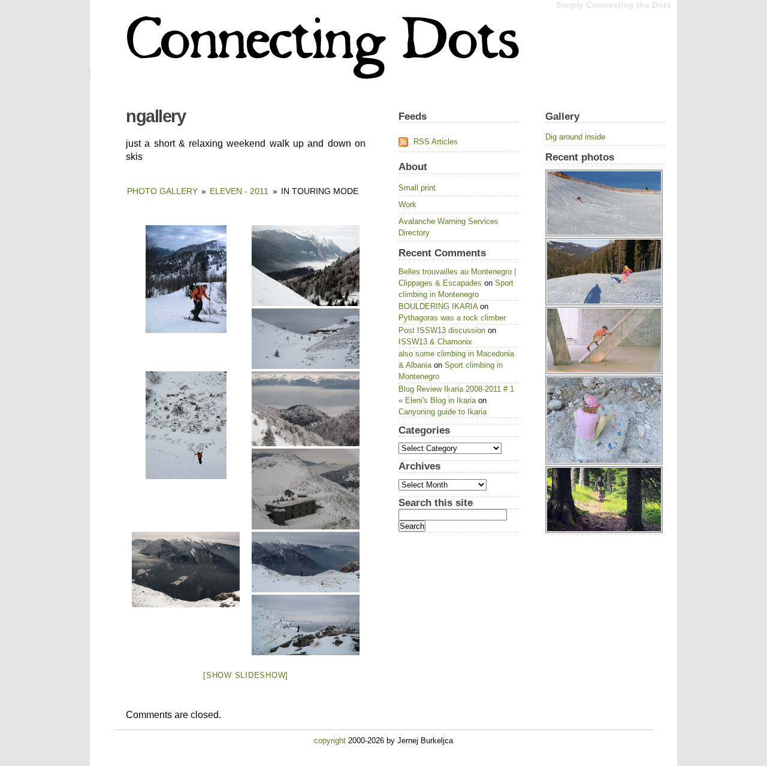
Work (407, 204)
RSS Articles (435, 141)
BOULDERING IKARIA (438, 306)
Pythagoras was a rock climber (452, 317)
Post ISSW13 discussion (441, 330)
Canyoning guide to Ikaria (442, 411)
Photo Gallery (162, 191)
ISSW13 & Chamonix (435, 341)
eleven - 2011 (239, 191)
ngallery (155, 116)
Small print (417, 187)
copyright (330, 740)
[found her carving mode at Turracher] (605, 169)
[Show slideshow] (245, 675)
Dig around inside (575, 136)
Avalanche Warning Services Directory (448, 227)
